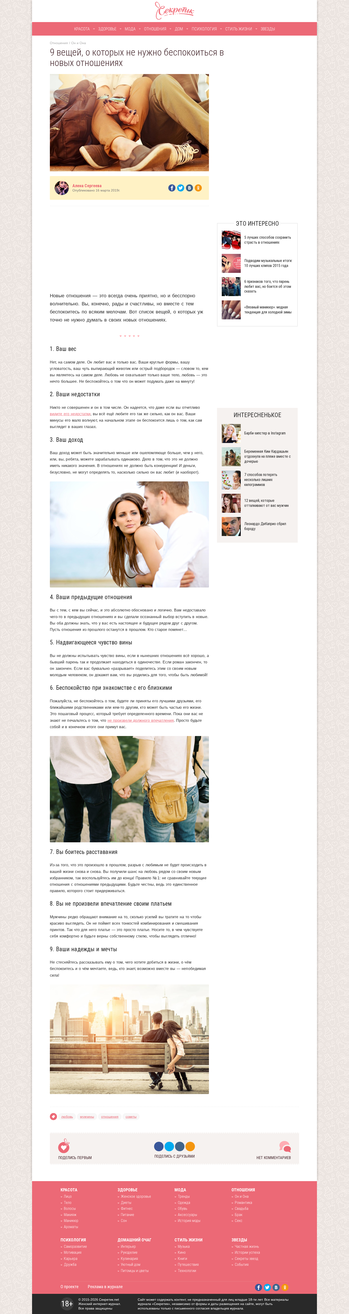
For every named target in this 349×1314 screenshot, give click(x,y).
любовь (67, 1116)
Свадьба (241, 1208)
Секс (238, 1220)
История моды (189, 1220)
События (242, 1264)
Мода (130, 28)
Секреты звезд (246, 1258)
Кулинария (129, 1258)
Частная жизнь (247, 1246)
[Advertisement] (129, 245)
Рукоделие (129, 1252)
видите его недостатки (70, 414)
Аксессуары (187, 1214)
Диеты (126, 1202)
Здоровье (107, 28)
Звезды (268, 28)
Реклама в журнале (105, 1286)
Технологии (187, 1270)
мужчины (87, 1116)
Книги (182, 1258)
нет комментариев (273, 1158)
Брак (238, 1214)
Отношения (155, 28)
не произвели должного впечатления (141, 720)
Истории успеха (247, 1252)
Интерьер (128, 1246)
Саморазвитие (75, 1246)
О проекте (70, 1286)
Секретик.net (109, 1299)
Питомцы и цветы (135, 1270)
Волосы (70, 1208)
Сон (124, 1220)
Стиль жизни (238, 28)
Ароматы (71, 1227)
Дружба (70, 1264)
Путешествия (188, 1264)
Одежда (184, 1202)
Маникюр (71, 1220)
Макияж (70, 1214)
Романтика (243, 1202)
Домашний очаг (134, 1239)
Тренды (184, 1196)
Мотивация (72, 1252)
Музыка (184, 1246)
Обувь (182, 1208)
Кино (182, 1252)
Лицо (68, 1196)
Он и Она (78, 43)
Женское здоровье (136, 1196)
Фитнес (127, 1208)
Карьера (70, 1258)
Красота (82, 28)
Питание (127, 1214)
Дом (179, 28)
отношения (109, 1116)
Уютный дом (130, 1264)
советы (131, 1116)
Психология (204, 28)
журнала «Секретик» (154, 1304)
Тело (67, 1202)
